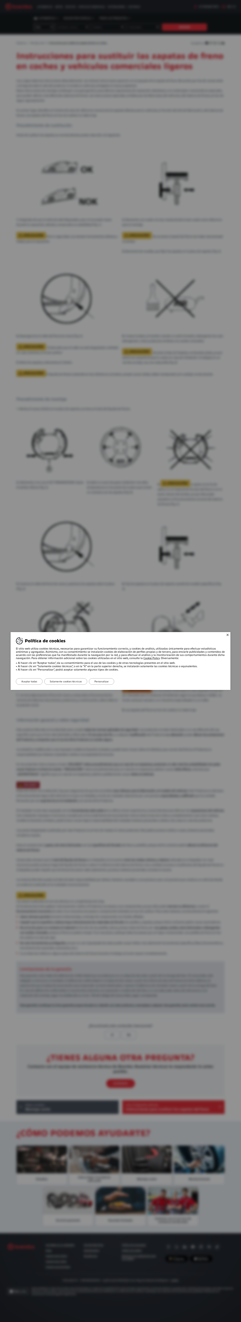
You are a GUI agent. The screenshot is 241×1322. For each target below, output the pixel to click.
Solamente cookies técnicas (66, 681)
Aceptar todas (29, 681)
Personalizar (101, 681)
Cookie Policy (151, 658)
